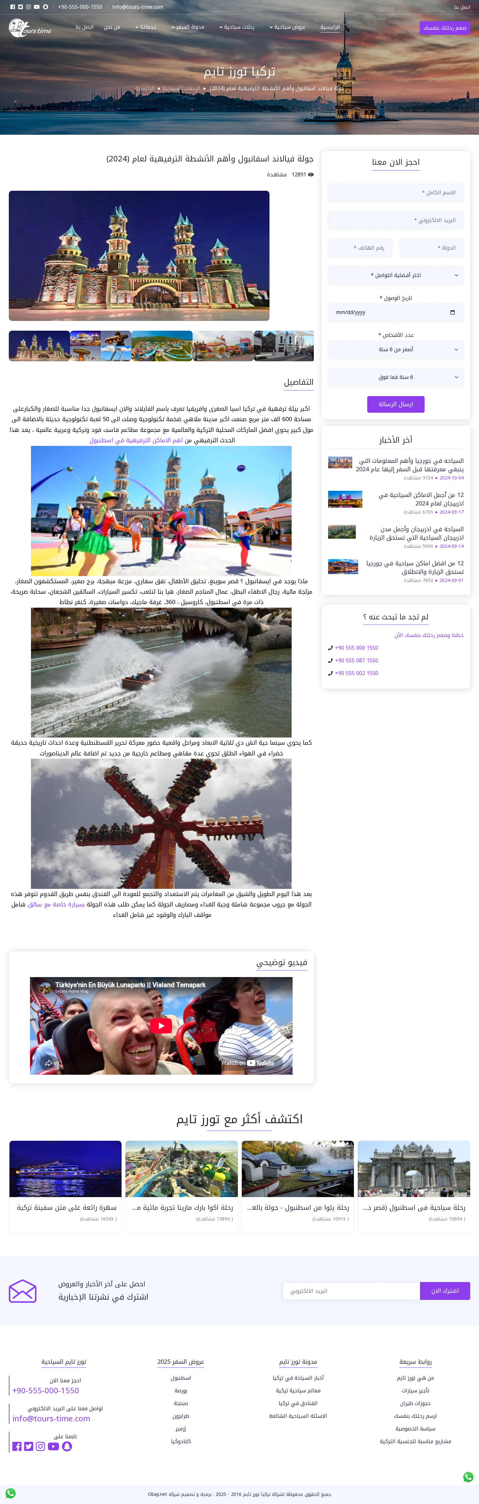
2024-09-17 (452, 512)
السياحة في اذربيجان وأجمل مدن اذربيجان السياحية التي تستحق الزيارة (417, 533)
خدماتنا (147, 27)
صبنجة (181, 1403)
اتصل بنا (462, 7)
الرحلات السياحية (181, 88)
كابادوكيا (181, 1441)
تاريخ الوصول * (396, 298)
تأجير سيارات (415, 1391)
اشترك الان (445, 1290)
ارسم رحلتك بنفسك (415, 1416)
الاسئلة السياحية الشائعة (298, 1416)
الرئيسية (330, 27)
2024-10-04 (452, 478)
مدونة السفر (189, 27)
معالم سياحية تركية (298, 1391)
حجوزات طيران (415, 1403)
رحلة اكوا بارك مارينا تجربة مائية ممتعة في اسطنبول (153, 1207)
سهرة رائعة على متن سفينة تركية (63, 1207)
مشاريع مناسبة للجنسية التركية (415, 1441)
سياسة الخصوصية (415, 1429)
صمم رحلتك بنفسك (445, 28)
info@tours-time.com (51, 1418)
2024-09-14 (452, 546)
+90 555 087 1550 (356, 661)
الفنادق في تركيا (298, 1403)
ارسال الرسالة (396, 404)
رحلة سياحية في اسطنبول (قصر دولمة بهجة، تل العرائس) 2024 (369, 1207)
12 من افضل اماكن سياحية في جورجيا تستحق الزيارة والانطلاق (415, 567)
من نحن (112, 27)
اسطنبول (181, 1378)
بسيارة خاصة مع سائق (56, 904)
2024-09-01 (452, 580)
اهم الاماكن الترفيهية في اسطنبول (136, 440)
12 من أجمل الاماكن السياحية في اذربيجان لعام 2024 (421, 499)
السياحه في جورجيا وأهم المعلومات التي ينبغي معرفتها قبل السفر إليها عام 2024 (410, 465)
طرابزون (181, 1416)
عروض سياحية (289, 27)
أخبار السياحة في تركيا (298, 1378)
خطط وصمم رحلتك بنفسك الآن (429, 635)
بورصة (181, 1391)
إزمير (181, 1429)
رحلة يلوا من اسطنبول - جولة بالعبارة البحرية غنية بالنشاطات (258, 1207)
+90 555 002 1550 (356, 673)
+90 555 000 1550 (356, 648)
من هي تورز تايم (415, 1378)
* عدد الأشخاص (396, 335)
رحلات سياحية (238, 27)
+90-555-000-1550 (45, 1390)
